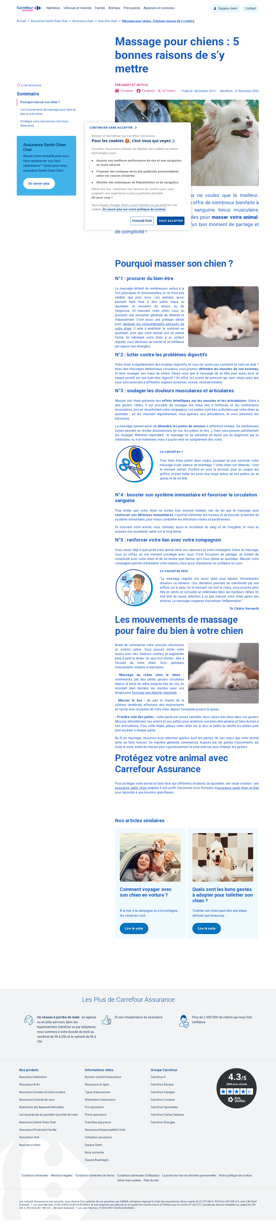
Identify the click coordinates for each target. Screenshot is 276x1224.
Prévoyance (131, 8)
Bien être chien (107, 21)
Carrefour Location (163, 1099)
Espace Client (93, 1145)
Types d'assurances (97, 1092)
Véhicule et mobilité (77, 8)
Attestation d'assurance (100, 1099)
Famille (100, 8)
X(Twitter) (168, 90)
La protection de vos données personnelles (189, 1175)
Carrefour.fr (158, 1077)
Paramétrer (142, 221)
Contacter (127, 90)
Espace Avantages (97, 1160)
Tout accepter (171, 221)
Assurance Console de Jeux (37, 1099)
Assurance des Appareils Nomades (41, 1107)
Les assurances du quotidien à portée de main (48, 1114)
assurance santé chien (131, 788)
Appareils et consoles (159, 8)
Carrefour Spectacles (164, 1107)
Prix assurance (94, 1107)
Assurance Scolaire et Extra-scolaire (42, 1092)
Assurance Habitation (33, 1077)
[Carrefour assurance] (29, 9)
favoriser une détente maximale (154, 693)
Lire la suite (134, 928)
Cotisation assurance (98, 1137)
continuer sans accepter (111, 127)
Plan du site (151, 1180)
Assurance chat (29, 1137)
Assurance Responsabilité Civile (105, 1129)
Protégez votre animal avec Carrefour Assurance (44, 123)
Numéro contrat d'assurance (103, 1077)
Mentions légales (62, 1175)
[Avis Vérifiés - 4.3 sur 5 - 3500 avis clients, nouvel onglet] (236, 1088)
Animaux (114, 8)
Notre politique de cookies (235, 1175)
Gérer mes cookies (129, 1180)
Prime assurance (95, 1114)
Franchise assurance (98, 1122)
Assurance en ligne (97, 1084)
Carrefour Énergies (163, 1122)
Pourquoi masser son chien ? (40, 102)
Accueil (21, 21)
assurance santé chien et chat (238, 788)
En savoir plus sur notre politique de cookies (134, 209)
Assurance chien (83, 21)
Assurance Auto (29, 1084)
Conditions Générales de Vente (95, 1175)
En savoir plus (39, 183)
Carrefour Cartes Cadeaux (167, 1114)
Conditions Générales (35, 1175)
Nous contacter (94, 1152)
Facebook (148, 90)
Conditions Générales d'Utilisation (138, 1175)
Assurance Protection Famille (38, 1129)
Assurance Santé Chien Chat (49, 21)
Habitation (53, 8)
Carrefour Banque (162, 1084)
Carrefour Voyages (163, 1092)
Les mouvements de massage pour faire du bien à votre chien (48, 111)
